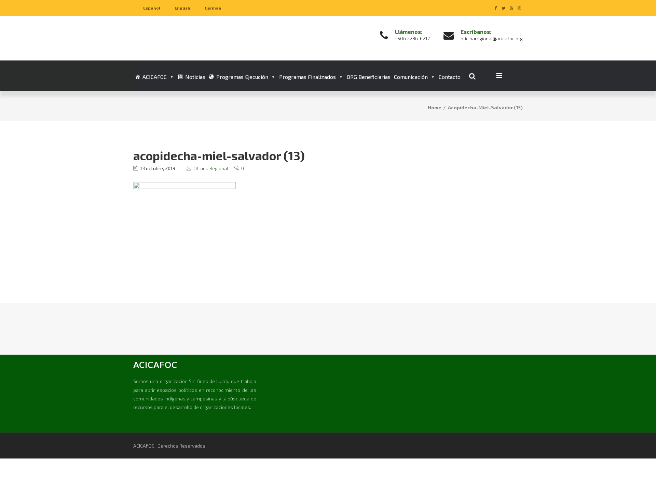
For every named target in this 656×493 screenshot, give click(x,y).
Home (434, 107)
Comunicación (411, 76)
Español (151, 7)
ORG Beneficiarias (369, 76)
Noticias (195, 76)
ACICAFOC (154, 76)
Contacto (450, 76)
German (213, 7)
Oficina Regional (210, 168)
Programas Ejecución (242, 76)
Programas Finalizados (307, 76)
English (182, 7)
